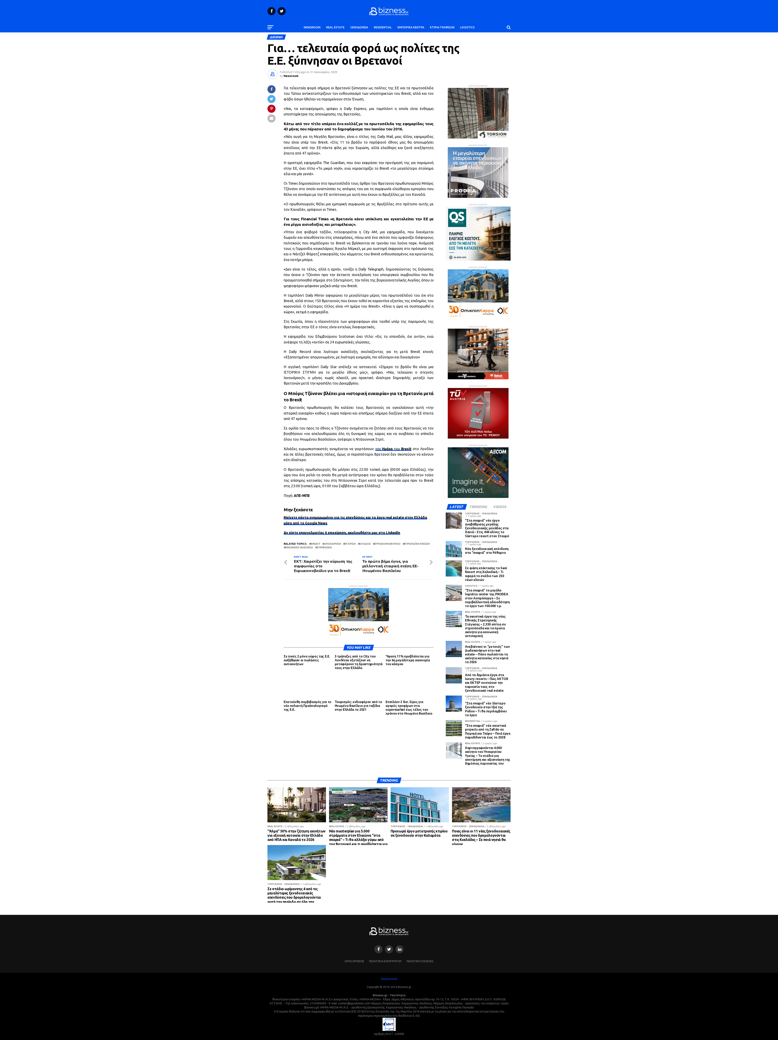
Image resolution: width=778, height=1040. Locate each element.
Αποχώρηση (332, 543)
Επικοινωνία (389, 978)
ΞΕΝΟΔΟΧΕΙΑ (359, 27)
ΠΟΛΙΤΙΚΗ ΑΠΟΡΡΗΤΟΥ (385, 961)
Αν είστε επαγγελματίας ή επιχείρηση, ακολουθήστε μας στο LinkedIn (342, 533)
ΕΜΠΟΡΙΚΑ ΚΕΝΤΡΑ (411, 27)
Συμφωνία (324, 547)
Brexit (315, 543)
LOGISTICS (467, 27)
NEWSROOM (312, 27)
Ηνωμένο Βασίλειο (299, 547)
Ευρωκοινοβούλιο (387, 543)
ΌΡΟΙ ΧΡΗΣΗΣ (354, 961)
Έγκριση (350, 543)
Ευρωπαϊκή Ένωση (417, 543)
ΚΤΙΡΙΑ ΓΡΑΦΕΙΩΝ (442, 27)
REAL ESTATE (335, 27)
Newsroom (291, 76)
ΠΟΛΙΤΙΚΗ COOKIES (419, 961)
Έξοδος (365, 543)
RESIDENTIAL (383, 27)
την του (393, 449)
